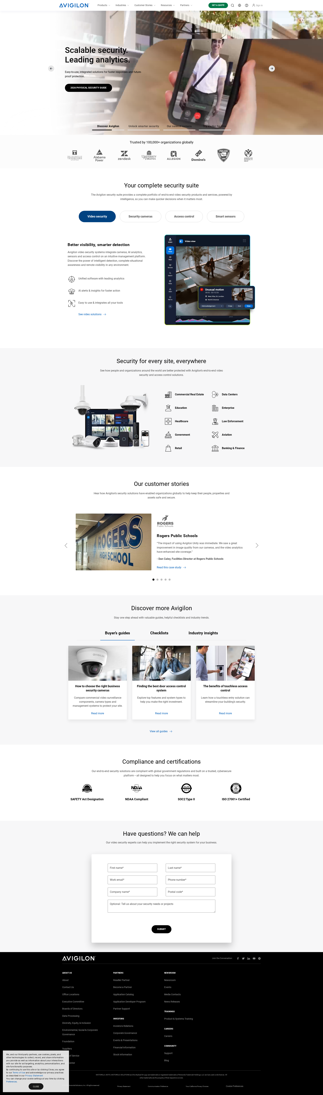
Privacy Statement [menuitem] (123, 1086)
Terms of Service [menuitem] (70, 1055)
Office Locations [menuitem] (70, 994)
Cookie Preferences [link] (234, 1086)
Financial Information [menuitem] (124, 1047)
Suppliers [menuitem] (67, 1048)
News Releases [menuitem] (172, 1001)
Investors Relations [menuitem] (123, 1026)
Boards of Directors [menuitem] (72, 1008)
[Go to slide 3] (161, 579)
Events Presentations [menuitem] (125, 1040)
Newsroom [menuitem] (170, 980)
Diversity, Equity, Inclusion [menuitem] (76, 1023)
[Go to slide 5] (169, 579)
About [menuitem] (65, 980)
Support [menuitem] (168, 1053)
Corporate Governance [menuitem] (125, 1033)
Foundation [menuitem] (68, 1041)
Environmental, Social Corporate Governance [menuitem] (80, 1032)
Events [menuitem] (167, 987)
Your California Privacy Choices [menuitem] (197, 1086)
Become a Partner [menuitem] (122, 987)
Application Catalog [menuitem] (123, 994)
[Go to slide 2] (157, 579)
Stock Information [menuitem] (122, 1054)
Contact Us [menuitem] (68, 987)
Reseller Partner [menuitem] (121, 980)
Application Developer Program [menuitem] (129, 1001)
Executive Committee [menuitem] (73, 1001)
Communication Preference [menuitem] (158, 1086)
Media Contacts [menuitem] (172, 994)
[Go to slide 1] (153, 579)
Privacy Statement (34, 1076)
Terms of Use (19, 1072)
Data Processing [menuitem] (70, 1016)
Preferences (11, 1082)
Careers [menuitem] (168, 1036)
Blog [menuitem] (166, 1060)
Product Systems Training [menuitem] (178, 1018)
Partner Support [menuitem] (121, 1008)
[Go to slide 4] (165, 579)
